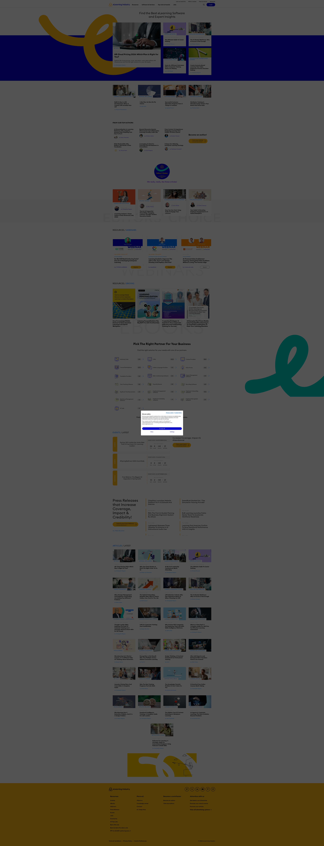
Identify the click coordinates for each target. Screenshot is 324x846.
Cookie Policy (178, 412)
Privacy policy (170, 412)
